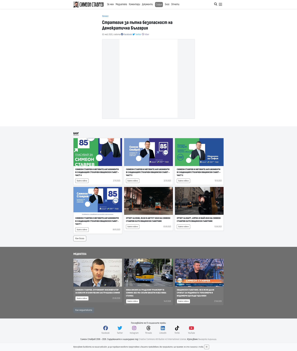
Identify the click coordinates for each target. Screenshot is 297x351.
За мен (110, 4)
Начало (105, 16)
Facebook (127, 34)
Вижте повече (82, 181)
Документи (147, 4)
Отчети (175, 4)
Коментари (134, 4)
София (159, 4)
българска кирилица (207, 339)
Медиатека (121, 4)
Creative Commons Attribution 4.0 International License (162, 339)
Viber (146, 34)
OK (207, 347)
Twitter (138, 34)
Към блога (79, 238)
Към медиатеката (83, 310)
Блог (167, 4)
